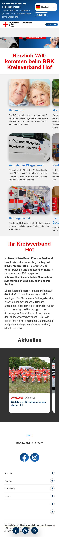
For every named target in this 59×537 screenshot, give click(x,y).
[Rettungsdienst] (29, 200)
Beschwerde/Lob (27, 524)
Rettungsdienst (19, 218)
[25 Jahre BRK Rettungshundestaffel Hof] (29, 375)
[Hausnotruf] (29, 92)
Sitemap (9, 527)
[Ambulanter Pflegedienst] (29, 147)
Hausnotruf (16, 110)
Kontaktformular (11, 524)
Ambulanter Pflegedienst (26, 165)
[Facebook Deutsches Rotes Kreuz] (24, 457)
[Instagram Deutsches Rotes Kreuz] (34, 457)
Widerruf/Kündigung (46, 524)
